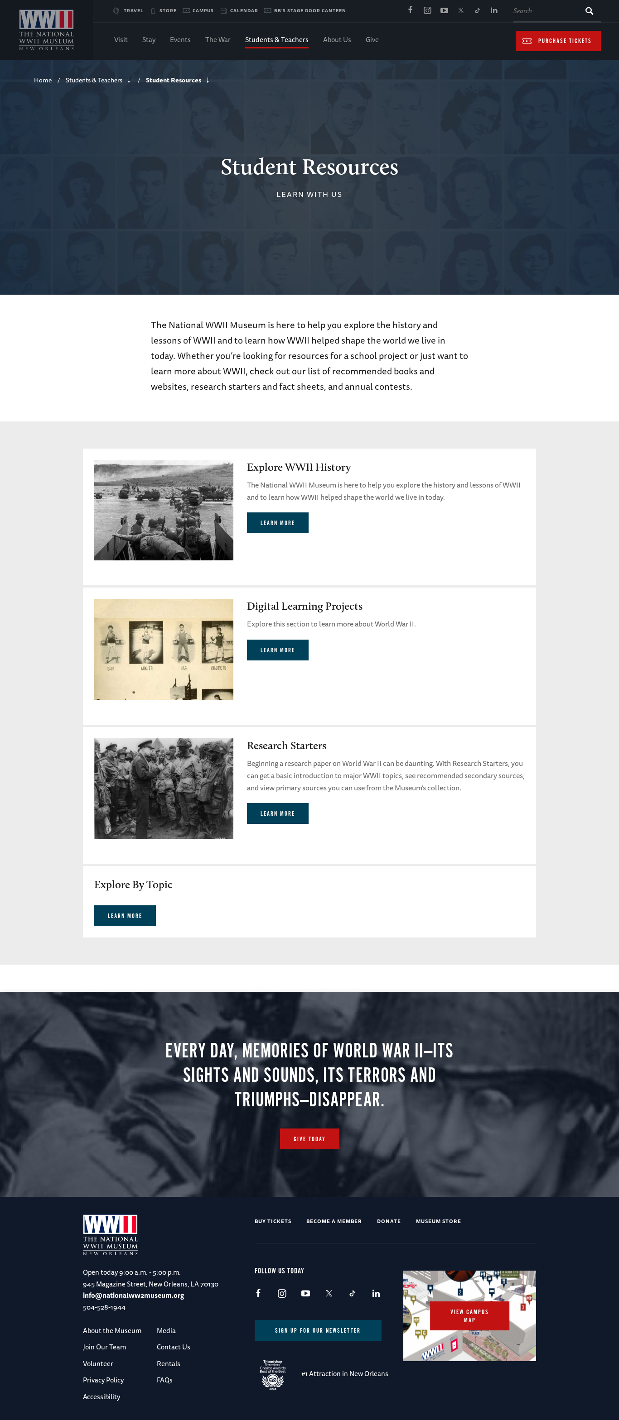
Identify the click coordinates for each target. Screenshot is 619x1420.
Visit (121, 39)
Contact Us (173, 1347)
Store (168, 10)
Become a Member (334, 1221)
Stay (148, 39)
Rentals (168, 1363)
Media (166, 1330)
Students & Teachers (277, 39)
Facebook (410, 11)
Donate (389, 1221)
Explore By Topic (133, 884)
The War (218, 39)
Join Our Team (104, 1347)
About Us (337, 39)
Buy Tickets (273, 1221)
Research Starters (286, 745)
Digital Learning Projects (305, 605)
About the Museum (112, 1330)
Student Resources (173, 80)
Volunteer (98, 1363)
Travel (134, 10)
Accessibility (101, 1396)
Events (180, 39)
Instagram (427, 11)
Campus (203, 10)
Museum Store (438, 1221)
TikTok (477, 11)
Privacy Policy (103, 1380)
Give (372, 39)
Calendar (244, 10)
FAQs (165, 1380)
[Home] (46, 30)
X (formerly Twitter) (461, 11)
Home (43, 80)
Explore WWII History (299, 466)
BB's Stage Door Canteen (310, 10)
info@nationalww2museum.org (133, 1295)
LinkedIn (494, 11)
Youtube (444, 11)
